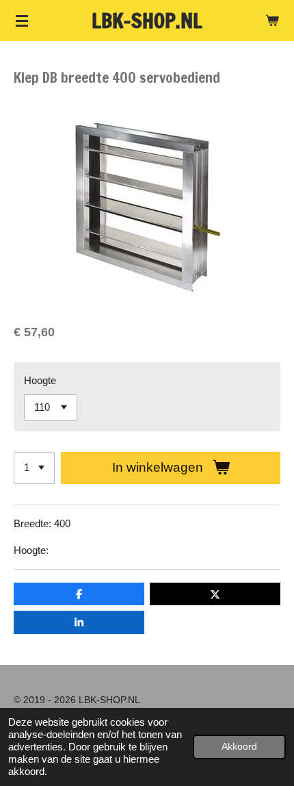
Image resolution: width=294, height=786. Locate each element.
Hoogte (40, 380)
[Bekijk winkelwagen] (272, 20)
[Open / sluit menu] (22, 20)
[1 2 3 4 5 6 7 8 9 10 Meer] (34, 468)
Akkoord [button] (239, 746)
